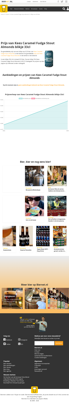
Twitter (8, 344)
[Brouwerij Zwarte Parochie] (26, 236)
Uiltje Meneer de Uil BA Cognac (13, 379)
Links (36, 367)
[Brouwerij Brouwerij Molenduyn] (34, 176)
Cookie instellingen (40, 357)
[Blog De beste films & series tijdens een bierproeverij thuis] (56, 176)
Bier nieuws (7, 367)
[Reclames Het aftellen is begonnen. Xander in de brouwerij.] (56, 206)
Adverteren (35, 1)
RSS (21, 344)
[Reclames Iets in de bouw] (34, 206)
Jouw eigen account (40, 369)
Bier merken (7, 363)
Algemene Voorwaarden (42, 363)
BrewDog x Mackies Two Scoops (13, 381)
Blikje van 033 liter (35, 14)
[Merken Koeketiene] (9, 236)
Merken (28, 9)
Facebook (9, 340)
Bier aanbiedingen (9, 365)
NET (8, 1)
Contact (29, 1)
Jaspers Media (43, 399)
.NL (11, 1)
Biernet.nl (24, 399)
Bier (11, 9)
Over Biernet (43, 1)
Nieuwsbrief (38, 371)
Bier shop (6, 369)
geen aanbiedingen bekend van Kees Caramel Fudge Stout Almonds (41, 85)
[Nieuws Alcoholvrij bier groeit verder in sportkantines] (59, 236)
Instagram (23, 340)
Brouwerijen (34, 9)
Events (41, 9)
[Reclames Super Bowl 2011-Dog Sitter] (43, 236)
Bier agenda (7, 371)
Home (2, 14)
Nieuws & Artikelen (19, 9)
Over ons (37, 350)
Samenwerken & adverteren (43, 356)
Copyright (37, 365)
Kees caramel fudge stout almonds (20, 14)
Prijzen (7, 14)
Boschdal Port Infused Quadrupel (13, 383)
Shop (45, 9)
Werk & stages (39, 354)
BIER (4, 1)
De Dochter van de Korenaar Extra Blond (16, 377)
